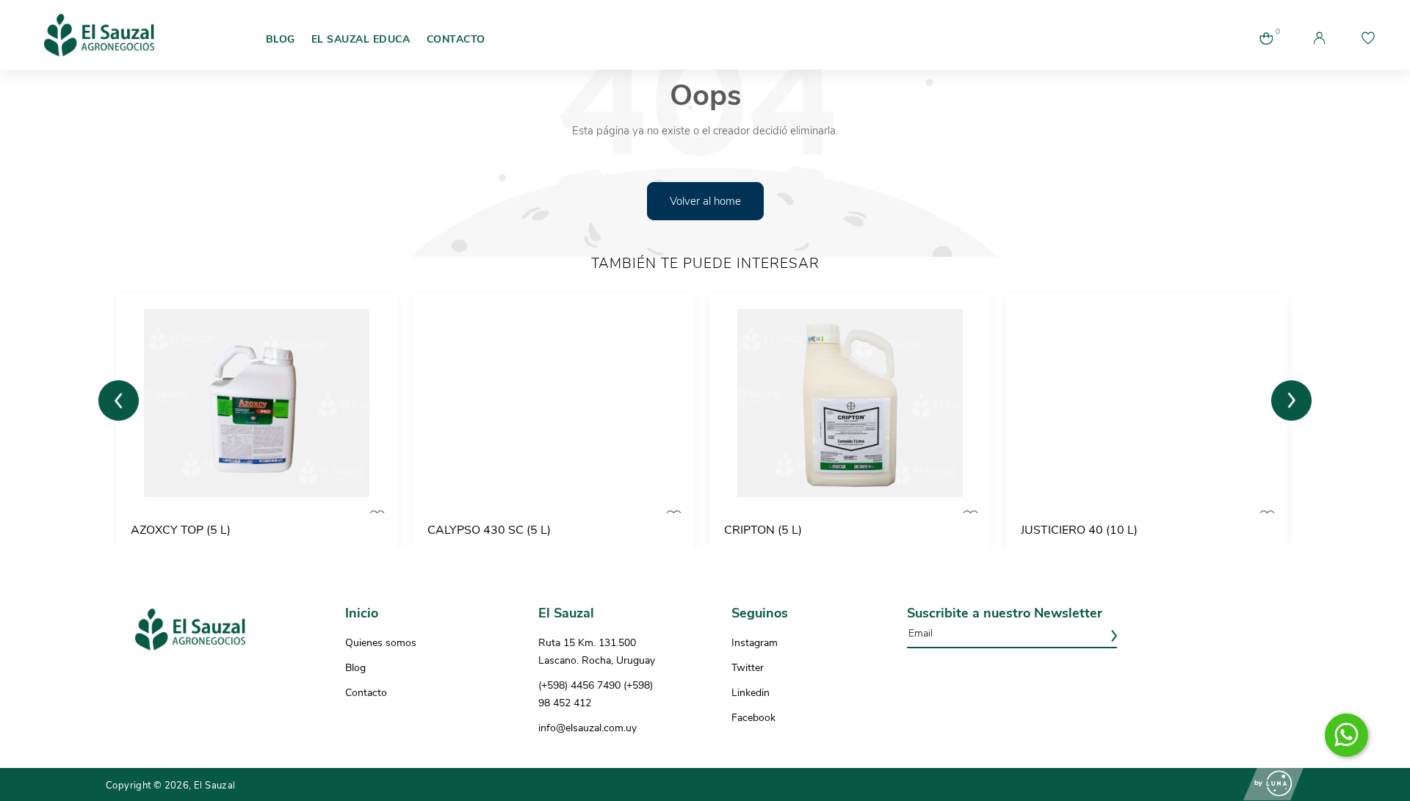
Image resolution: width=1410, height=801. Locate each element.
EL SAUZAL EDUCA (361, 39)
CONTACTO (456, 39)
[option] (261, 420)
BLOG (280, 39)
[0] (1266, 50)
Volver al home (705, 201)
